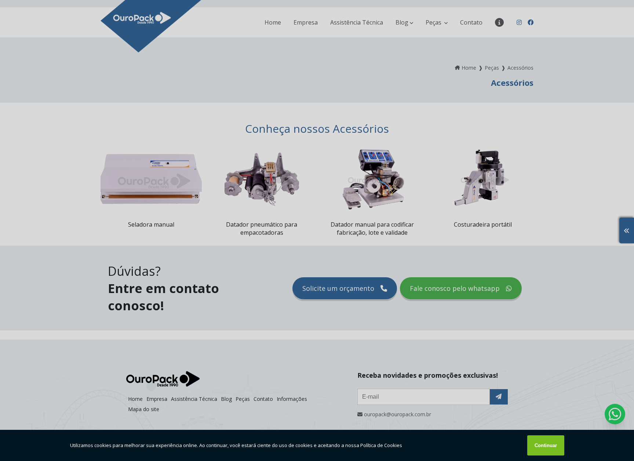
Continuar (546, 445)
